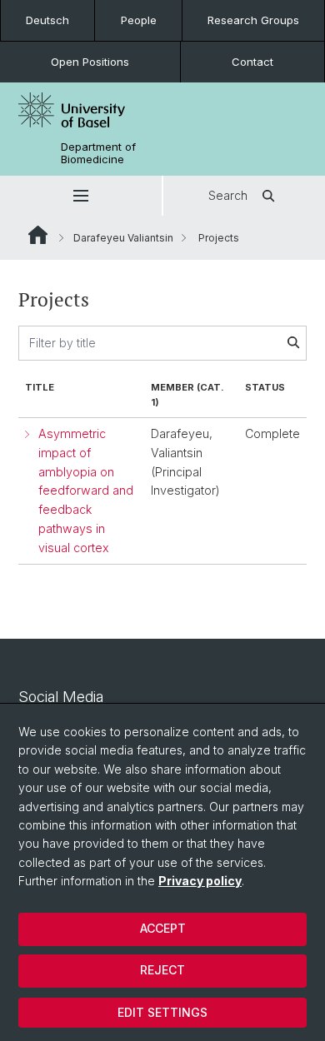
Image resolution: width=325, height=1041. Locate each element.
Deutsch (47, 20)
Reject (162, 970)
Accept (163, 928)
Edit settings (163, 1012)
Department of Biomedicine (98, 153)
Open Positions (90, 61)
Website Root (38, 235)
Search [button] (228, 195)
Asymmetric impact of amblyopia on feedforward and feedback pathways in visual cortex (85, 490)
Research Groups (253, 20)
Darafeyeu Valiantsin (123, 238)
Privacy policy (200, 881)
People (139, 20)
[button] (81, 196)
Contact (252, 61)
